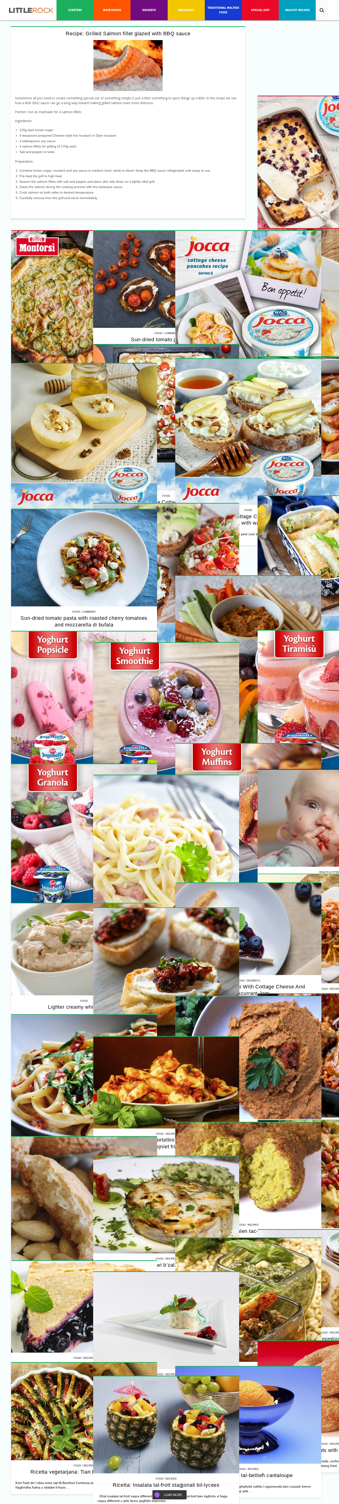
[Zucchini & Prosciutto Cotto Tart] (242, 496)
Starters (246, 1356)
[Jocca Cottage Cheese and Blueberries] (242, 304)
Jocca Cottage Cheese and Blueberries (242, 388)
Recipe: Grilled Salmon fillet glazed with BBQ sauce (128, 33)
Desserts (246, 1158)
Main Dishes (89, 1191)
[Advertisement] (84, 259)
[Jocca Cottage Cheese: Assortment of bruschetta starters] (242, 1278)
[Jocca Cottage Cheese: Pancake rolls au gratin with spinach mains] (84, 1114)
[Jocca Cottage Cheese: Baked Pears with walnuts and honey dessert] (242, 1080)
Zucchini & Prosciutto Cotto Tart (242, 581)
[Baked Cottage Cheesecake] (84, 373)
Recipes (246, 382)
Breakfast (246, 766)
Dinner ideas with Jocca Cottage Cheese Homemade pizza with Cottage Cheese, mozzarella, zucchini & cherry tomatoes (84, 800)
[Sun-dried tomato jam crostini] (84, 541)
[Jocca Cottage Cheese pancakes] (242, 688)
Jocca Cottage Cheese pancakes (241, 773)
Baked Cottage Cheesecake (84, 458)
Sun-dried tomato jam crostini (84, 601)
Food (235, 382)
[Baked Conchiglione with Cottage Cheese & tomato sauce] (242, 881)
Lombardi (88, 595)
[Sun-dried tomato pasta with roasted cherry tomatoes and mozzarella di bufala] (84, 1357)
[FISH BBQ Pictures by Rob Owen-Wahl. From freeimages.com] (128, 65)
